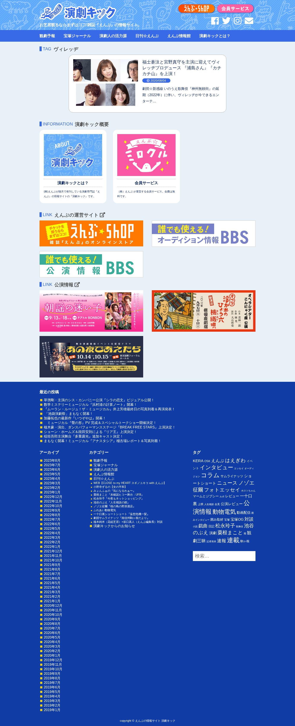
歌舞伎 (239, 526)
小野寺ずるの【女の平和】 (110, 486)
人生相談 (209, 504)
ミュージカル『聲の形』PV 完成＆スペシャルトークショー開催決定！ (100, 423)
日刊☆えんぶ (147, 36)
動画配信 (244, 512)
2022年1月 (52, 546)
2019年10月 (53, 669)
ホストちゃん (248, 490)
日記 (211, 526)
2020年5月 (52, 637)
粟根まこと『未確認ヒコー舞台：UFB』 (119, 494)
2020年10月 (53, 615)
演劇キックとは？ (214, 36)
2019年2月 (52, 705)
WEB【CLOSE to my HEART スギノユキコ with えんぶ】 (130, 483)
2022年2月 (52, 542)
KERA (198, 461)
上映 (200, 504)
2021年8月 (52, 569)
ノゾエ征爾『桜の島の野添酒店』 (115, 506)
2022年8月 (52, 515)
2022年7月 (52, 519)
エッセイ (239, 468)
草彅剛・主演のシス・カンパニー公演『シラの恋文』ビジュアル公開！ (99, 400)
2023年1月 (52, 492)
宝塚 (227, 519)
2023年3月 (52, 483)
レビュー (232, 496)
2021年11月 (53, 556)
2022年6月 (52, 524)
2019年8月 (52, 678)
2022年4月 (52, 533)
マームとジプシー (206, 496)
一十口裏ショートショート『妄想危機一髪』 (122, 514)
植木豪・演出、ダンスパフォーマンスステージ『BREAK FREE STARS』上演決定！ (110, 427)
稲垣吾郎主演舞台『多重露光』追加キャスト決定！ (83, 436)
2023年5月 (52, 474)
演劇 (213, 533)
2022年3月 (52, 537)
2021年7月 (52, 574)
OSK (207, 461)
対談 (249, 519)
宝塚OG (237, 519)
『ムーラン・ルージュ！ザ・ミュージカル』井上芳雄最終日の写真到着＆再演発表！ (109, 409)
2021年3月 (52, 592)
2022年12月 (53, 497)
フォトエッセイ (222, 490)
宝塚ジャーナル (77, 36)
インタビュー (216, 467)
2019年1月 (52, 710)
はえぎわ (235, 460)
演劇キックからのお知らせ (114, 526)
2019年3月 (52, 701)
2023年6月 (52, 469)
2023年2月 (52, 488)
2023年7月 (52, 465)
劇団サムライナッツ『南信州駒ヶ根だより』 (122, 518)
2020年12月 (53, 605)
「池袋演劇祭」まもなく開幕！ (68, 413)
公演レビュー (232, 504)
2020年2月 (52, 651)
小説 (195, 526)
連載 (233, 540)
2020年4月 (52, 642)
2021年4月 (52, 587)
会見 (217, 504)
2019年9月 (52, 673)
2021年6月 (52, 578)
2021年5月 (52, 583)
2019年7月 (52, 683)
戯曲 (203, 525)
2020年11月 (53, 610)
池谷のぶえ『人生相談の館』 (112, 502)
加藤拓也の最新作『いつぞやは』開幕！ (75, 418)
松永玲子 (225, 525)
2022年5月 (52, 528)
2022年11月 (53, 501)
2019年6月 (52, 687)
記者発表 (211, 541)
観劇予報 (47, 36)
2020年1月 (52, 655)
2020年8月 (52, 624)
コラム (210, 475)
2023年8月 (52, 460)
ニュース (227, 483)
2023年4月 (52, 478)
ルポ (222, 496)
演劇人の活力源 (113, 36)
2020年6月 (52, 633)
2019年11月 (53, 664)
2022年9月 (52, 510)
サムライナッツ (231, 476)
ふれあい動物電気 (105, 510)
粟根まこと (230, 532)
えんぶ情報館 (179, 36)
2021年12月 (53, 551)
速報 (221, 540)
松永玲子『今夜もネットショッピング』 (119, 498)
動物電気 (224, 512)
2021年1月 (52, 601)
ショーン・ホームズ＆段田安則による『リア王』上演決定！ (90, 432)
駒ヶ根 (244, 541)
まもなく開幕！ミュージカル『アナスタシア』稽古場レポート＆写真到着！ (102, 441)
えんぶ (217, 460)
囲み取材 (216, 519)
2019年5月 (52, 692)
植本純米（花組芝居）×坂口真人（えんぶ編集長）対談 (128, 521)
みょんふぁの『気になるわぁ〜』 (115, 490)
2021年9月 (52, 565)
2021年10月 (53, 560)
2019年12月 (53, 660)
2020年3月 (52, 646)
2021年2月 (52, 596)
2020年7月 (52, 628)
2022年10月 (53, 506)
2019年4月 (52, 696)
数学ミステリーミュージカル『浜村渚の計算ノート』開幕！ (90, 404)
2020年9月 (52, 619)
